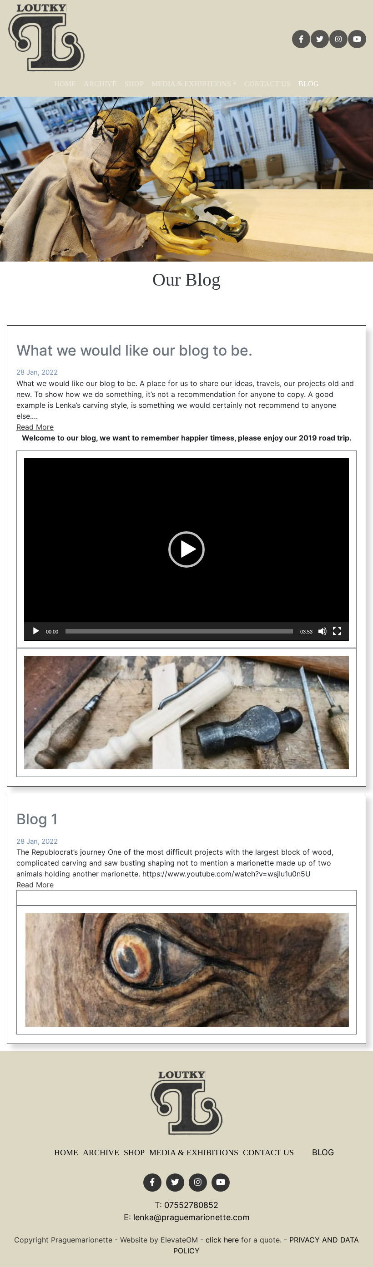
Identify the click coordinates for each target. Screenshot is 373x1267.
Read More (35, 426)
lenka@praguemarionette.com (191, 1217)
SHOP (134, 84)
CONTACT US (267, 84)
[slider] (179, 631)
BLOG (308, 84)
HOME (65, 84)
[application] (186, 549)
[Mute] (322, 631)
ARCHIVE (100, 84)
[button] (186, 549)
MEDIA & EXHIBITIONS (191, 84)
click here (222, 1239)
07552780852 (191, 1205)
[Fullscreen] (337, 631)
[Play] (35, 631)
